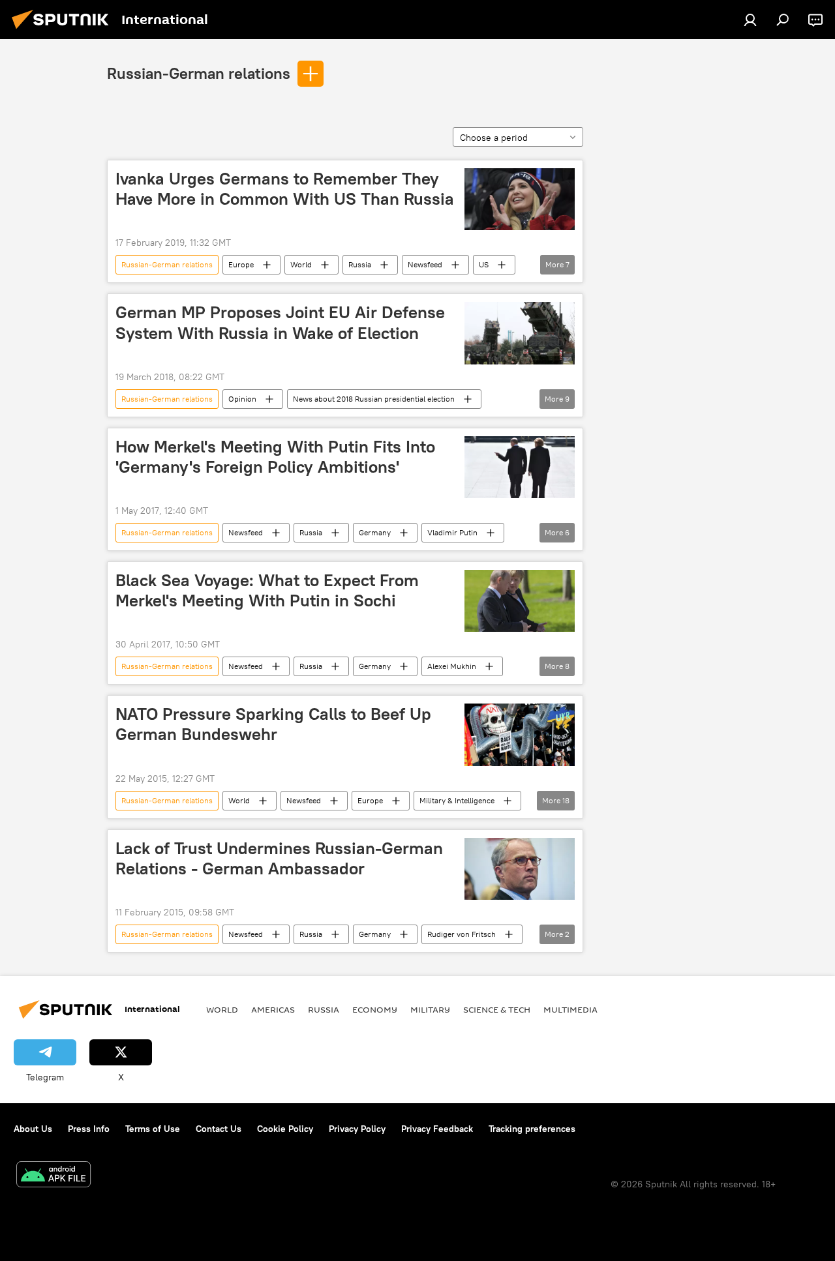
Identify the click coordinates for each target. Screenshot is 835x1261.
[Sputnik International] (64, 31)
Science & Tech (496, 1009)
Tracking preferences (532, 1129)
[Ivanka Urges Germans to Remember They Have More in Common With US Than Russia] (519, 199)
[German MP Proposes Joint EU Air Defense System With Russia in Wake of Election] (519, 333)
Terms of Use (152, 1129)
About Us (33, 1129)
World (301, 264)
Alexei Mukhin (451, 666)
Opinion (242, 399)
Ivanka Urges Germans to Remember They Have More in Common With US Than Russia (284, 188)
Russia (359, 264)
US (484, 264)
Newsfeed (425, 264)
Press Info (89, 1129)
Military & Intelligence (456, 800)
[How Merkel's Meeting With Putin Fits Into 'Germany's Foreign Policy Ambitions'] (519, 467)
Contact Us (218, 1129)
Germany (375, 532)
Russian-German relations (198, 73)
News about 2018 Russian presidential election (374, 399)
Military (430, 1009)
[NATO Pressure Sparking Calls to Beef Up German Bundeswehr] (519, 734)
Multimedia (570, 1009)
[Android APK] (53, 1176)
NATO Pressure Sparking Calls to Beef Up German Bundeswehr (273, 724)
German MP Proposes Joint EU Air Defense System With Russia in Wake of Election (280, 322)
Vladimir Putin (452, 532)
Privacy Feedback (437, 1129)
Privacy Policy (357, 1129)
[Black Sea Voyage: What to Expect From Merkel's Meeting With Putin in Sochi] (519, 601)
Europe (241, 264)
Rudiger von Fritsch (461, 934)
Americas (273, 1009)
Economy (374, 1009)
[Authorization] (750, 20)
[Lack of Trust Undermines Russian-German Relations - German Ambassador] (519, 869)
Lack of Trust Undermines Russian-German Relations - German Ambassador (279, 858)
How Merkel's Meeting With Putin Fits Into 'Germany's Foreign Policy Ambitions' (275, 456)
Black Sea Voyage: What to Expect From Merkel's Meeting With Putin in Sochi (267, 590)
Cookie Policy (285, 1129)
